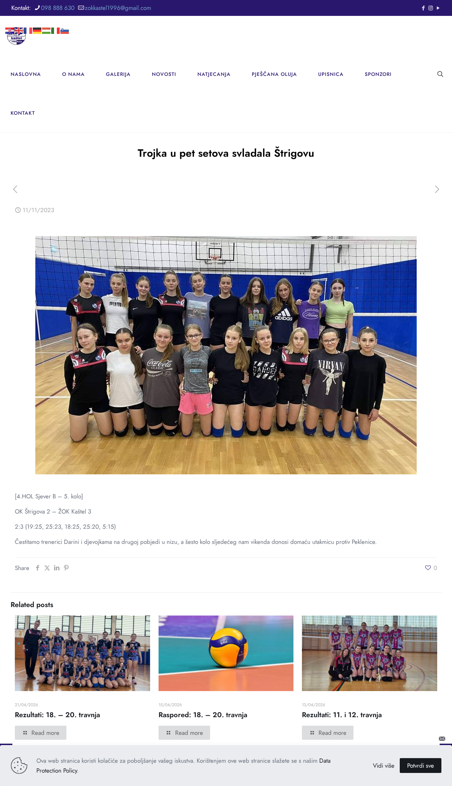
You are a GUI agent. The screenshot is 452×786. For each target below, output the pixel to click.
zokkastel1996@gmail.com (118, 8)
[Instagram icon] (430, 8)
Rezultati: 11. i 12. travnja (342, 715)
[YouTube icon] (438, 8)
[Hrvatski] (9, 19)
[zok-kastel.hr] (16, 35)
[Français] (28, 19)
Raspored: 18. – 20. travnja (203, 715)
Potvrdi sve (420, 765)
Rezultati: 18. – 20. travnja (57, 715)
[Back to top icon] (423, 739)
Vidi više (383, 765)
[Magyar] (46, 19)
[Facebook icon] (423, 8)
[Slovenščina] (65, 19)
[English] (19, 19)
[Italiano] (55, 19)
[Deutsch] (37, 19)
